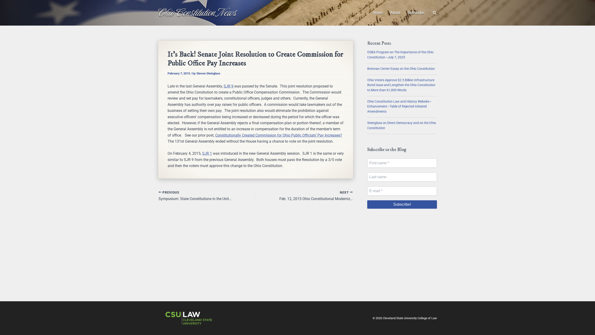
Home (378, 12)
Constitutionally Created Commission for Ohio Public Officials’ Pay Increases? (278, 135)
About (395, 12)
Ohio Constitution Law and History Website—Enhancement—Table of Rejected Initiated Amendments (399, 107)
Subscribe (416, 12)
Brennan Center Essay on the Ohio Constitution (401, 69)
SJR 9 (229, 86)
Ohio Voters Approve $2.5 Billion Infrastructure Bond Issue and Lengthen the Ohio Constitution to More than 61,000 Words (401, 85)
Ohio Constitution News (197, 12)
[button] (435, 13)
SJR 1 (207, 153)
